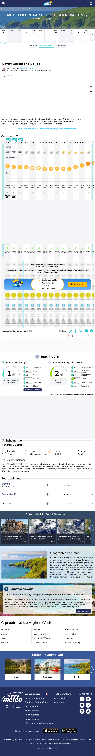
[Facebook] (82, 699)
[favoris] (85, 15)
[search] (91, 4)
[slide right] (92, 172)
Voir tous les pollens (33, 390)
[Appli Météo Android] (69, 731)
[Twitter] (88, 699)
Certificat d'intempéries (36, 702)
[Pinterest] (82, 711)
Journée (33, 45)
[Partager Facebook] (75, 331)
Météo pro (59, 702)
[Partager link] (70, 331)
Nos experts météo (34, 698)
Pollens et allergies (17, 362)
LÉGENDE (9, 76)
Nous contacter (32, 718)
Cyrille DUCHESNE (27, 68)
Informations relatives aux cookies (55, 739)
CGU (21, 739)
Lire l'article (83, 611)
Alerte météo (31, 706)
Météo (2, 9)
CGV (27, 739)
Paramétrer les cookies (34, 744)
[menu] (4, 4)
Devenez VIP (79, 284)
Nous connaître (32, 710)
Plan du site (35, 739)
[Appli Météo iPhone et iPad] (51, 731)
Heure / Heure (46, 45)
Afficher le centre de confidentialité (58, 744)
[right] (93, 35)
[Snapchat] (82, 705)
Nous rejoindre (32, 714)
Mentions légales (10, 739)
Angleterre (18, 9)
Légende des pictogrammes (39, 723)
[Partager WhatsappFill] (91, 331)
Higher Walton (27, 9)
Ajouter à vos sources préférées (81, 336)
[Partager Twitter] (81, 331)
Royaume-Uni (10, 9)
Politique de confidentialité (81, 739)
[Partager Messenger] (86, 331)
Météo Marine (60, 698)
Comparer (61, 45)
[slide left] (3, 172)
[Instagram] (88, 705)
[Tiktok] (88, 711)
